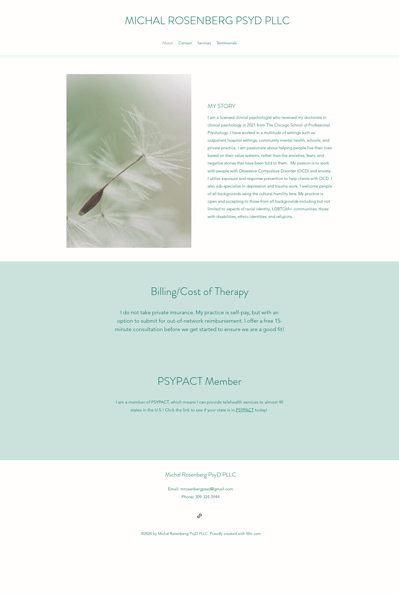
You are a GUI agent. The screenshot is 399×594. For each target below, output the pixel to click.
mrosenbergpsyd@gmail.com (206, 488)
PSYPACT (244, 409)
